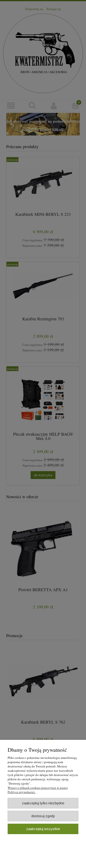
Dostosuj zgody (43, 816)
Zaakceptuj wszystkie (43, 829)
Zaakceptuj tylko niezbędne (43, 803)
